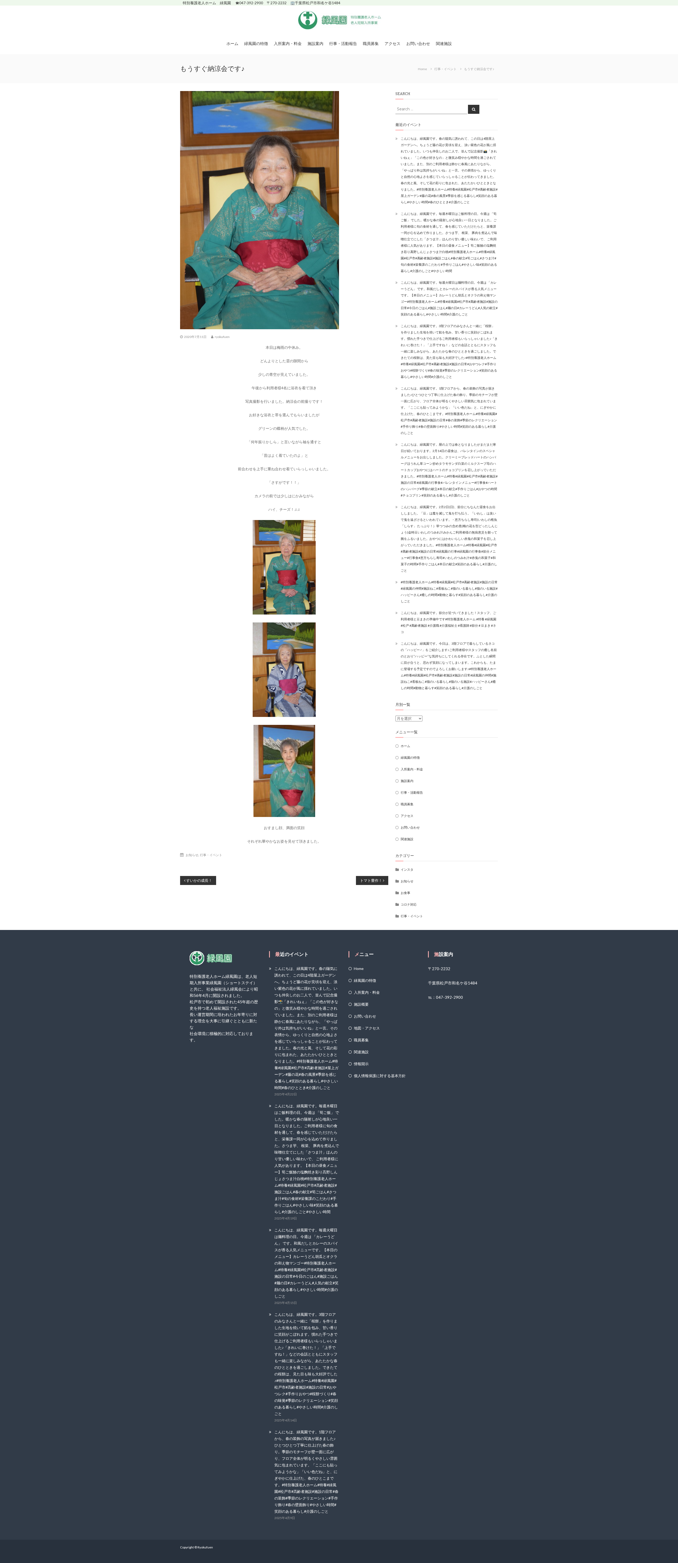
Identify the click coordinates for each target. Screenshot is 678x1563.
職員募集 (371, 43)
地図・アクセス (367, 1028)
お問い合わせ (418, 43)
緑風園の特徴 (256, 43)
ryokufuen (222, 337)
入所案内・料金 (288, 43)
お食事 (405, 893)
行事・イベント (445, 69)
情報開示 (361, 1063)
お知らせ (192, 855)
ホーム (232, 43)
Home (359, 968)
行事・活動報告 (343, 43)
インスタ (407, 869)
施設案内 (315, 43)
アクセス (392, 43)
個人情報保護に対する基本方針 (380, 1075)
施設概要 (361, 1004)
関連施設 (444, 43)
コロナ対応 (409, 904)
